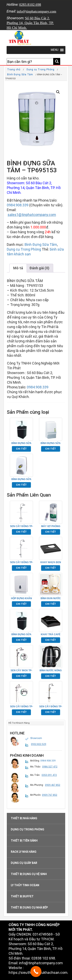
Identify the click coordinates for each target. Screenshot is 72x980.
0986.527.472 (49, 766)
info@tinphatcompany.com (36, 11)
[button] (58, 92)
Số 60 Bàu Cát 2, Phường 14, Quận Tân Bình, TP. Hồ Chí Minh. (30, 23)
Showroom (36, 738)
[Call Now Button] (35, 971)
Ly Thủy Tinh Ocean (25, 885)
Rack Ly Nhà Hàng (23, 851)
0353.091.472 (49, 775)
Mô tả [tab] (18, 268)
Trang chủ (13, 69)
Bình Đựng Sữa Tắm (20, 74)
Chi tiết (21, 448)
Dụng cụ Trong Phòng (40, 69)
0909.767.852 (49, 795)
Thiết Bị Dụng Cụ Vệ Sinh (29, 874)
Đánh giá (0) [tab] (39, 268)
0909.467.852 (52, 785)
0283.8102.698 (30, 5)
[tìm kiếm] (56, 61)
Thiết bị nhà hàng (24, 818)
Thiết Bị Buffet (22, 896)
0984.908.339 (17, 205)
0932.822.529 (38, 744)
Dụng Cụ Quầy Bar (24, 862)
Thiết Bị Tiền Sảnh (24, 840)
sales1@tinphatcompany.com (32, 215)
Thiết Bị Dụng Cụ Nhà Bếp (29, 907)
